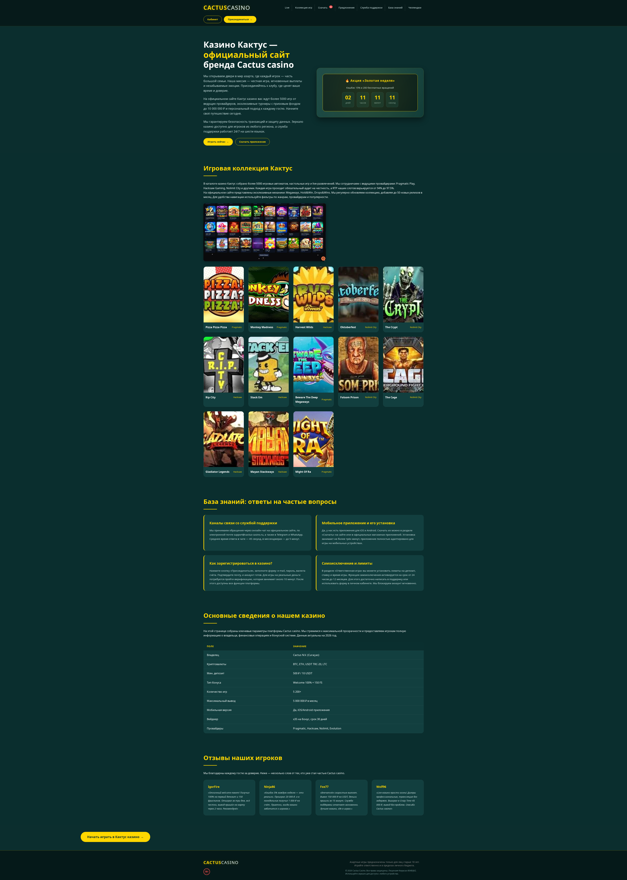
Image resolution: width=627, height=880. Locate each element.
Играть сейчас (218, 141)
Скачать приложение (252, 141)
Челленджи (414, 7)
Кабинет (212, 19)
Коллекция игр (303, 7)
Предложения (346, 7)
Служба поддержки (371, 7)
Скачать (325, 7)
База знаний (395, 7)
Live (287, 7)
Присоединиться (240, 19)
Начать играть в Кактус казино (115, 837)
